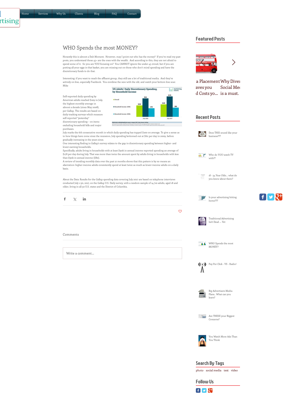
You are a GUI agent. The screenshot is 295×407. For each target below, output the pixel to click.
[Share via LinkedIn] (84, 199)
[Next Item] (233, 62)
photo (199, 370)
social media (213, 370)
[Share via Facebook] (65, 199)
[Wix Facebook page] (262, 196)
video (234, 370)
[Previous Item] (202, 62)
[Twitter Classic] (204, 390)
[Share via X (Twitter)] (74, 199)
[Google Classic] (210, 390)
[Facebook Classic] (198, 390)
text (226, 370)
